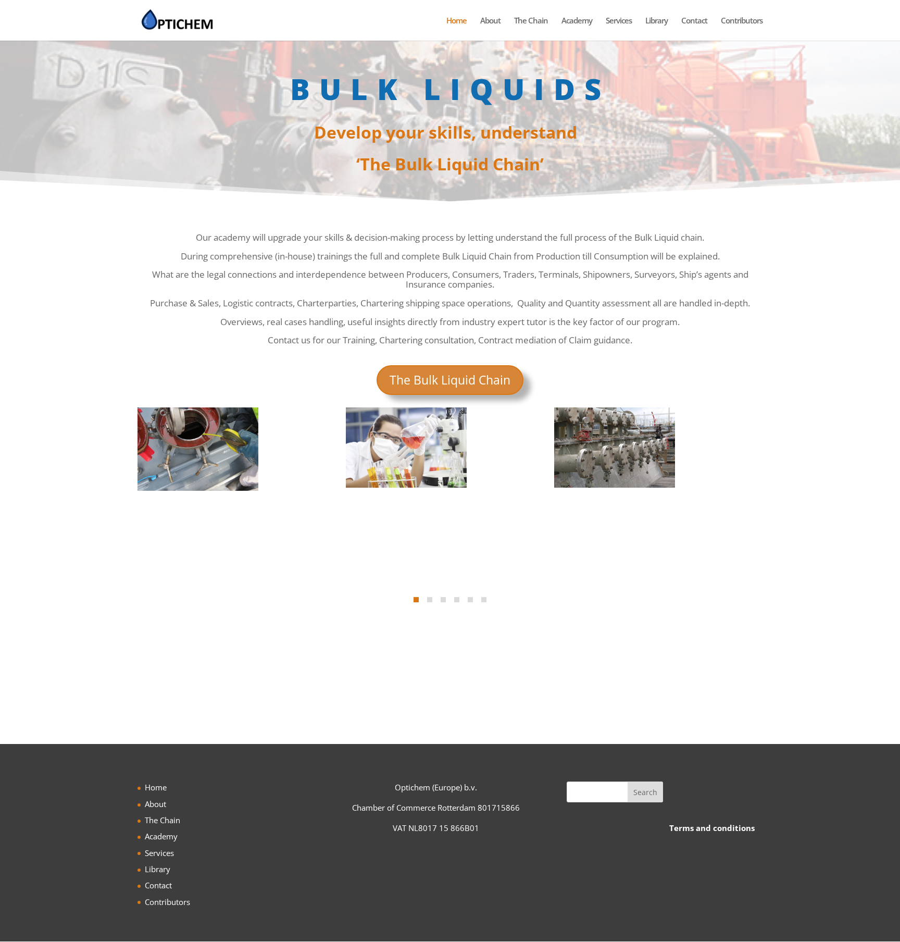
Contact (694, 21)
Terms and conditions (712, 828)
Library (656, 21)
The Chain (531, 21)
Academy (576, 21)
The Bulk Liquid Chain (450, 379)
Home (456, 21)
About (490, 21)
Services (619, 21)
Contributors (741, 21)
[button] (416, 599)
